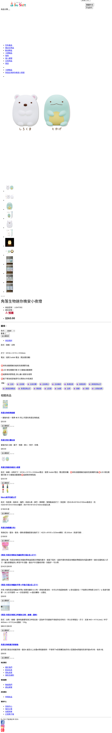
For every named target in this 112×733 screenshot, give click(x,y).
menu (5, 4)
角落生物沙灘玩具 (8, 440)
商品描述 (8, 341)
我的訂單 (8, 709)
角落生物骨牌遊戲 (8, 413)
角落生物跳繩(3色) (8, 528)
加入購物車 (5, 336)
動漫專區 (8, 50)
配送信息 (8, 670)
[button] (11, 384)
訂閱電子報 (9, 714)
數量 (2, 333)
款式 (2, 331)
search (102, 4)
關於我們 (8, 667)
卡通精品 (8, 53)
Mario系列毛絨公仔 (8, 497)
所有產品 (8, 45)
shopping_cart (107, 4)
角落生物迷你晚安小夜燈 (14, 73)
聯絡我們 (8, 685)
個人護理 (8, 58)
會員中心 (8, 706)
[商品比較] (4, 296)
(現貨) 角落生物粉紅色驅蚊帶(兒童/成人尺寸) (18, 555)
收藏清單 (8, 712)
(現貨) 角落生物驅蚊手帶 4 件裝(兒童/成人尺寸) (19, 585)
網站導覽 (8, 687)
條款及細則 (9, 675)
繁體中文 (89, 5)
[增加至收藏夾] (2, 296)
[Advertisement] (56, 27)
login (96, 4)
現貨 (7, 64)
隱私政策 (8, 673)
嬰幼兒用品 (9, 48)
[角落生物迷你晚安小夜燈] (40, 145)
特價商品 (8, 697)
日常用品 (8, 61)
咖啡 (7, 56)
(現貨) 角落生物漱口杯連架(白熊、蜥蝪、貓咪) (19, 615)
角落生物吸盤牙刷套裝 (9, 645)
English (89, 7)
